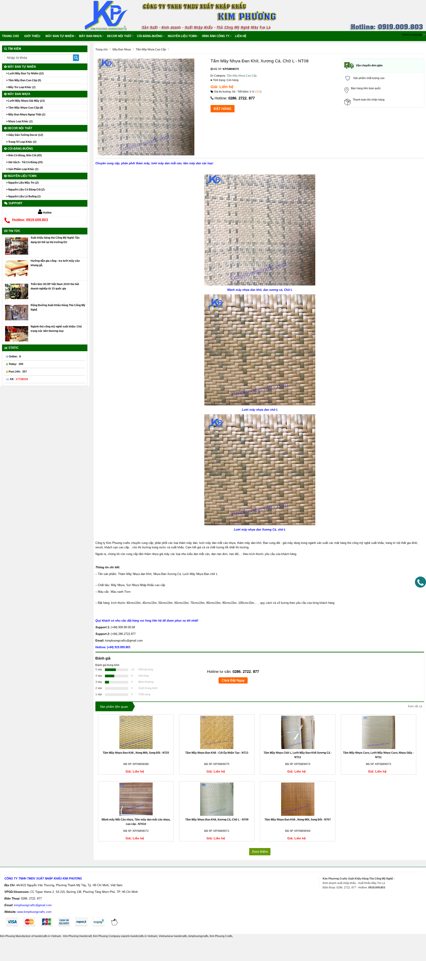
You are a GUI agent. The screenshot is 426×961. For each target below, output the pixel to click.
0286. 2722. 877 (241, 98)
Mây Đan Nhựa (90, 36)
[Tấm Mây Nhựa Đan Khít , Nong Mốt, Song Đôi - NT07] (297, 799)
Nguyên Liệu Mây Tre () (23, 182)
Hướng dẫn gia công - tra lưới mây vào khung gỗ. (55, 263)
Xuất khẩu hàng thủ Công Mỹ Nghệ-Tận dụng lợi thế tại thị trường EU (55, 240)
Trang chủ (10, 36)
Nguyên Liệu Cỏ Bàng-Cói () (26, 189)
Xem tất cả (415, 706)
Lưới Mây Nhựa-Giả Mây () (26, 100)
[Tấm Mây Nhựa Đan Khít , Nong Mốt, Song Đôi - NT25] (135, 732)
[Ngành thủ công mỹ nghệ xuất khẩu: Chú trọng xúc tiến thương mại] (16, 333)
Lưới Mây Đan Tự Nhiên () (26, 73)
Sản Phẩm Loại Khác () (23, 169)
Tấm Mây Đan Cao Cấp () (24, 80)
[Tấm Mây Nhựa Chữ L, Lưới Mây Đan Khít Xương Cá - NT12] (297, 732)
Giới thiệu (32, 36)
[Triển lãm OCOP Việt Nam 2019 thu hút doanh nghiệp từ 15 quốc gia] (16, 291)
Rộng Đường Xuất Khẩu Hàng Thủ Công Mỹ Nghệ (58, 307)
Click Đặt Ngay (233, 680)
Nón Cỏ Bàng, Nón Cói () (25, 155)
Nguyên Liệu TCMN (182, 36)
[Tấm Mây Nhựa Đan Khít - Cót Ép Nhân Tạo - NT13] (216, 732)
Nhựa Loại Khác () (20, 121)
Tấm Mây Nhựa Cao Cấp (242, 75)
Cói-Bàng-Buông (149, 36)
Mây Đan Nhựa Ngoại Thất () (26, 114)
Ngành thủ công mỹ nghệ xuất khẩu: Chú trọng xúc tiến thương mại (56, 329)
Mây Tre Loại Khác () (22, 87)
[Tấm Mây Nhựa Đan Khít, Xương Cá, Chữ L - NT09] (216, 799)
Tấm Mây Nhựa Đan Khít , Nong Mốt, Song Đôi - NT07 (297, 819)
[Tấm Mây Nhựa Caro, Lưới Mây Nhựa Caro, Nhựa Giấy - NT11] (378, 732)
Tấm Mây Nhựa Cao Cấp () (25, 107)
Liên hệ (241, 36)
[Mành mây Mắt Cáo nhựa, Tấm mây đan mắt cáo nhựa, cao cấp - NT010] (135, 799)
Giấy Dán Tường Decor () (25, 135)
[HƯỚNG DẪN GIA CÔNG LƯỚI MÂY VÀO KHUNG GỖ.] (16, 268)
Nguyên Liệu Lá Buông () (24, 196)
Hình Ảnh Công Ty (216, 36)
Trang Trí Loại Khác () (22, 141)
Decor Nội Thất (119, 36)
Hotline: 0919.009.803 (30, 220)
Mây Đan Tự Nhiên (59, 36)
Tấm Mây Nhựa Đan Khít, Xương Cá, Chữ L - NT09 (216, 819)
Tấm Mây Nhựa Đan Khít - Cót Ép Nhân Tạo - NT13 (216, 752)
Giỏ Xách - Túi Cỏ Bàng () (25, 162)
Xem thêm (260, 852)
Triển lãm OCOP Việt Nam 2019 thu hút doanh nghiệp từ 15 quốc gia (55, 286)
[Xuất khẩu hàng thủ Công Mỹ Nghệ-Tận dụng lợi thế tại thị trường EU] (16, 245)
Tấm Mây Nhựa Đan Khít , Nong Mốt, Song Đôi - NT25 (136, 752)
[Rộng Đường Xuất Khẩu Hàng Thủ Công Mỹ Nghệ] (16, 312)
